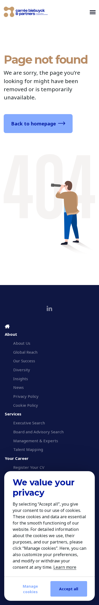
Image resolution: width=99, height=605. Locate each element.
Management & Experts (35, 440)
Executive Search (29, 422)
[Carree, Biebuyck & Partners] (45, 11)
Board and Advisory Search (38, 431)
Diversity (21, 369)
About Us (21, 343)
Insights (20, 378)
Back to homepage (33, 123)
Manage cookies (30, 589)
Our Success (24, 360)
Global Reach (25, 352)
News (18, 387)
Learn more (64, 567)
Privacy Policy (26, 396)
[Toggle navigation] (92, 12)
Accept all (68, 588)
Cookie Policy (25, 405)
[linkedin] (49, 308)
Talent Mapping (28, 449)
